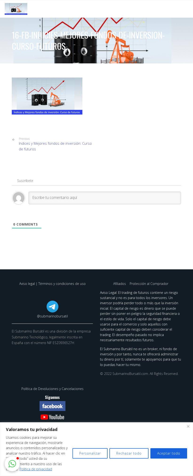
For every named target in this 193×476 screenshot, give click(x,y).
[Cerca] (188, 426)
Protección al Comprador (149, 283)
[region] (96, 449)
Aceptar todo (168, 453)
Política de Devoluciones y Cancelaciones (52, 388)
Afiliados (120, 283)
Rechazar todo (129, 453)
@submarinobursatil (52, 316)
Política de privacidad (36, 469)
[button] (12, 463)
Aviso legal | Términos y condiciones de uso (52, 283)
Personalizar (90, 453)
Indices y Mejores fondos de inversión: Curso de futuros (55, 144)
